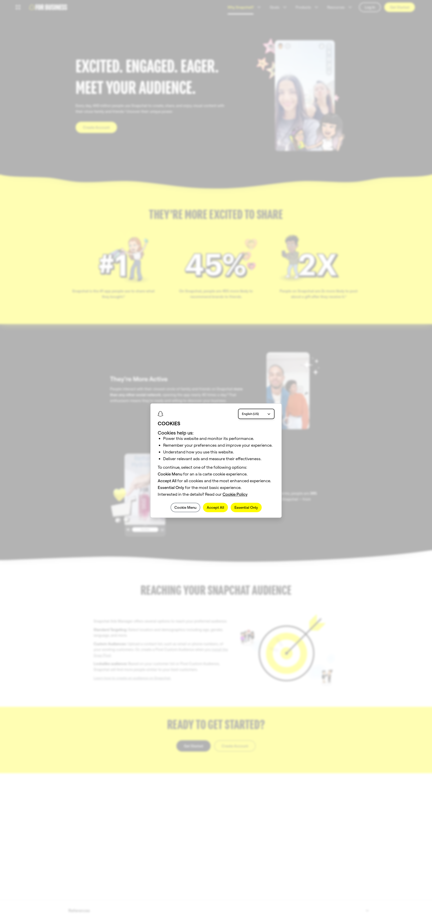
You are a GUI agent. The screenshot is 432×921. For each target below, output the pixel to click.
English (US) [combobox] (250, 414)
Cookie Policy (235, 494)
